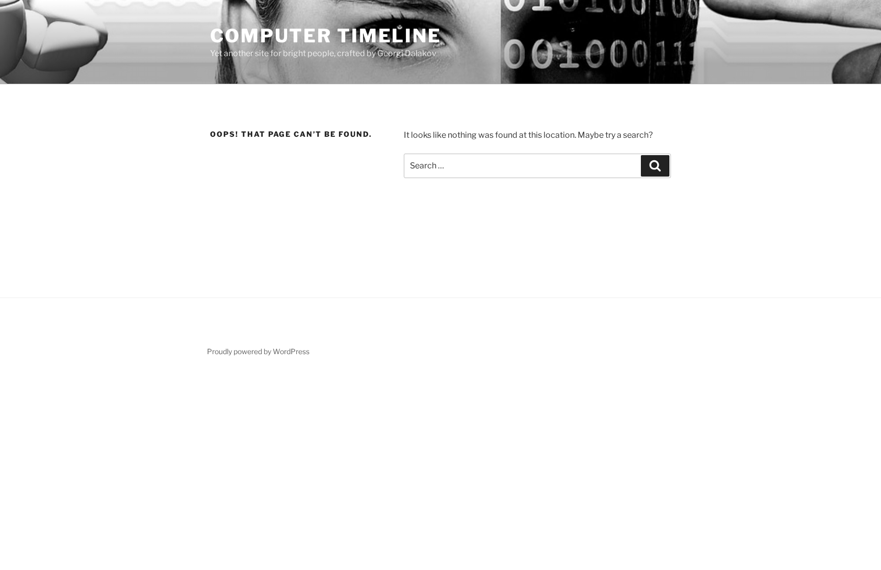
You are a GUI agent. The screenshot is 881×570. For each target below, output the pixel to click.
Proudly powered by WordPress (258, 351)
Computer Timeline (326, 35)
